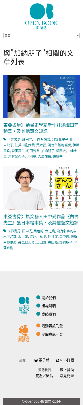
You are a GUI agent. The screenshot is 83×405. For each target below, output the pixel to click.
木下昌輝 (10, 236)
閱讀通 (25, 333)
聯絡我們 (49, 314)
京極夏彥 (10, 242)
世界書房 (14, 139)
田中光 (27, 230)
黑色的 (39, 230)
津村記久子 (16, 156)
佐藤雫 (58, 156)
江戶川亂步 (38, 236)
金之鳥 (50, 230)
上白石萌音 (42, 139)
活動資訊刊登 (52, 325)
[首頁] (41, 16)
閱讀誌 (25, 305)
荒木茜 (41, 144)
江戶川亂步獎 (25, 144)
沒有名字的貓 (67, 230)
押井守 (53, 236)
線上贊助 (67, 369)
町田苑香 (33, 150)
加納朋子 (47, 150)
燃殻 (74, 236)
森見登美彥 (26, 242)
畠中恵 (64, 236)
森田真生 (18, 150)
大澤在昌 (44, 156)
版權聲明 (49, 305)
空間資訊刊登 (52, 334)
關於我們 (49, 297)
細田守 (27, 139)
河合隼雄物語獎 (59, 144)
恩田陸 (53, 242)
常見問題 (67, 375)
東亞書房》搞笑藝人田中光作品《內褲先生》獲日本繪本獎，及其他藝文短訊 (41, 219)
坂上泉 (23, 236)
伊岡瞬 (31, 156)
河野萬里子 (60, 139)
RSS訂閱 (67, 359)
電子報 (44, 359)
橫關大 (61, 150)
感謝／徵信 (44, 375)
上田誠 (41, 242)
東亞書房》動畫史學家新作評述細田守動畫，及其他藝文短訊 (41, 128)
